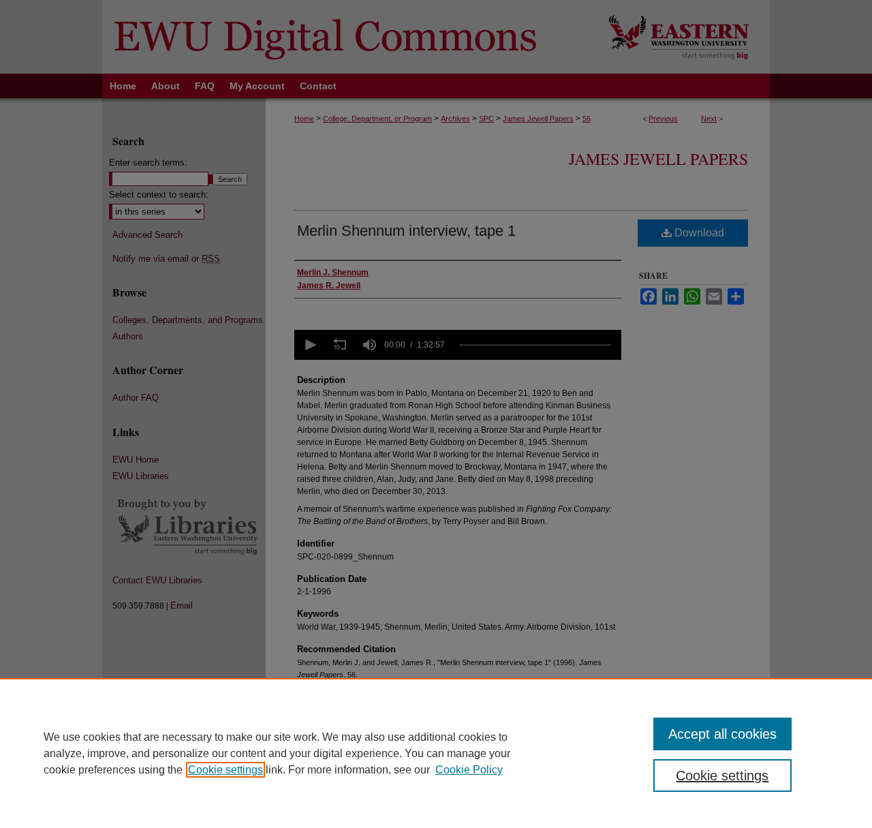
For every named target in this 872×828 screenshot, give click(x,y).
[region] (436, 753)
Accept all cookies (722, 733)
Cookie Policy (469, 770)
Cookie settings (225, 770)
